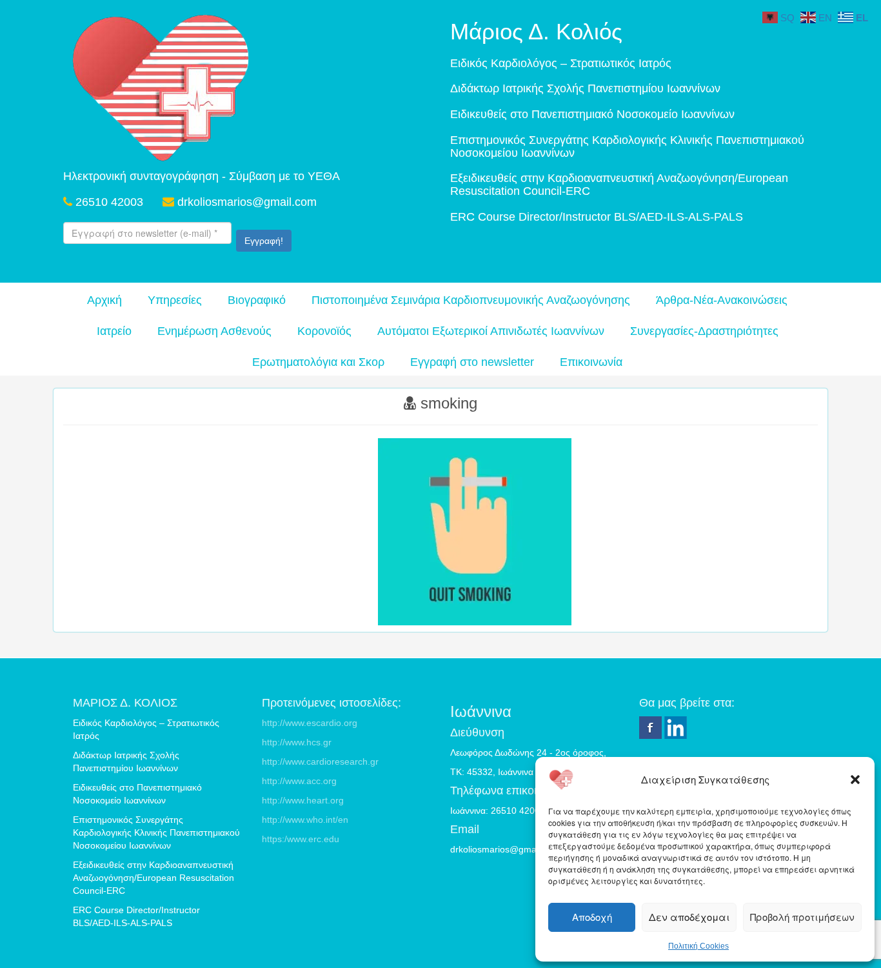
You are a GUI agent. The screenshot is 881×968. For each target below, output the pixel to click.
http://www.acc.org (299, 781)
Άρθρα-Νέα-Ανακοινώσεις (721, 300)
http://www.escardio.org (309, 723)
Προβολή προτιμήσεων (802, 916)
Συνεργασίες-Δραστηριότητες (704, 331)
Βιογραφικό (257, 300)
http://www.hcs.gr (297, 742)
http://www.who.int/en (305, 819)
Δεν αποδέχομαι (689, 916)
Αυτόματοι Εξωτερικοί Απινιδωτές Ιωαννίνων (490, 331)
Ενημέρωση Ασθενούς (214, 331)
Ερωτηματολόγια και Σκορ (318, 362)
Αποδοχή (592, 916)
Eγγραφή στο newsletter (472, 362)
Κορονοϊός (324, 331)
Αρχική (104, 300)
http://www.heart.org (303, 800)
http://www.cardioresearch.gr (320, 761)
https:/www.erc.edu (300, 839)
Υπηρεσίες (175, 300)
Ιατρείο (114, 331)
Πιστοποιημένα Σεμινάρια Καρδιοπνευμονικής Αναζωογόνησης (471, 300)
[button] (855, 779)
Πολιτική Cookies (698, 946)
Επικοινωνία (591, 362)
